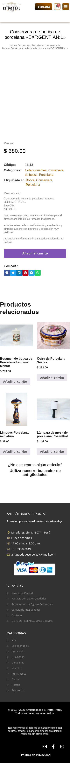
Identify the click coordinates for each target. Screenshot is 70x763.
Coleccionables (35, 170)
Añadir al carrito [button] (15, 381)
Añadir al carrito (35, 253)
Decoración (24, 45)
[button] (65, 6)
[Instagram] (62, 746)
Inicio (13, 45)
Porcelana (37, 45)
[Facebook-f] (53, 746)
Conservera (44, 180)
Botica (30, 180)
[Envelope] (45, 746)
